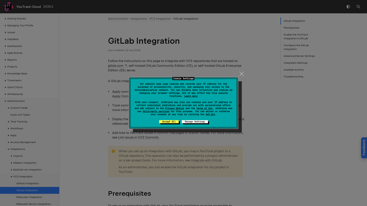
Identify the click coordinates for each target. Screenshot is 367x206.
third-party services (156, 111)
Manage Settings (195, 121)
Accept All (169, 121)
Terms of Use (204, 108)
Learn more (191, 96)
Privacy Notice (174, 108)
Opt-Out (210, 114)
